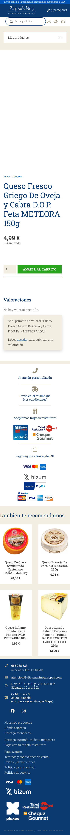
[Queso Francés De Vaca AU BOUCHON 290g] (54, 540)
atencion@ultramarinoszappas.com (36, 677)
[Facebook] (12, 711)
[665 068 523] (7, 665)
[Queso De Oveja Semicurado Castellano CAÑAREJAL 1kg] (15, 540)
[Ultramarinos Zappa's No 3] (22, 10)
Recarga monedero (17, 733)
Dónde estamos (15, 728)
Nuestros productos (18, 722)
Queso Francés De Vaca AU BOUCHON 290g (54, 565)
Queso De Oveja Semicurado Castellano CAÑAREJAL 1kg (15, 567)
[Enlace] (49, 21)
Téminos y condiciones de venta (26, 757)
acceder (22, 339)
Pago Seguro (13, 751)
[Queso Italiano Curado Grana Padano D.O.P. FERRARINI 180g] (15, 606)
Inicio (7, 176)
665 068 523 (19, 665)
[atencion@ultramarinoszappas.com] (7, 677)
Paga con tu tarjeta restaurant (25, 745)
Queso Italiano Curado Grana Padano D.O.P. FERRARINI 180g (15, 633)
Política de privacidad (19, 767)
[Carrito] (63, 21)
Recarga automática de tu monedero (29, 740)
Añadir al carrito (39, 269)
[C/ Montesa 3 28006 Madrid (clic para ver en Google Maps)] (7, 697)
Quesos (18, 176)
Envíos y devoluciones (19, 762)
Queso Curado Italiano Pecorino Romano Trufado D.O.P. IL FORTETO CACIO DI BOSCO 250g (54, 636)
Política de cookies (17, 772)
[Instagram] (23, 711)
